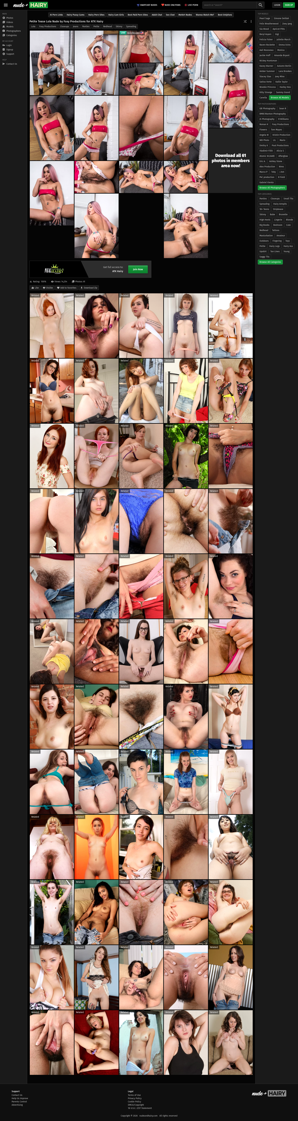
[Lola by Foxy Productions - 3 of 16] (186, 62)
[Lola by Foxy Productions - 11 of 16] (51, 193)
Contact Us (17, 1095)
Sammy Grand (283, 92)
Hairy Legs (274, 246)
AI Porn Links (56, 15)
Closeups (64, 26)
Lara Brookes (285, 71)
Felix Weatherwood (269, 23)
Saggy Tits (264, 256)
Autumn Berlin (284, 66)
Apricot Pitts (279, 29)
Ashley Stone (275, 161)
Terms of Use (134, 1095)
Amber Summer (267, 71)
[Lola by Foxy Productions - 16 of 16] (186, 225)
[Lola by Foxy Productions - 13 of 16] (186, 177)
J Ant (282, 172)
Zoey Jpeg (287, 23)
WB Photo (264, 140)
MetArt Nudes (185, 15)
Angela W (264, 135)
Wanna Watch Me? (205, 15)
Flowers (263, 129)
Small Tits (288, 198)
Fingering (277, 241)
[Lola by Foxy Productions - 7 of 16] (51, 127)
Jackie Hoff (265, 55)
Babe (272, 214)
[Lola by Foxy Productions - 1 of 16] (51, 62)
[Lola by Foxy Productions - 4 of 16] (230, 46)
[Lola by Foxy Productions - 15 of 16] (96, 225)
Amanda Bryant (281, 55)
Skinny (119, 26)
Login (277, 5)
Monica (280, 50)
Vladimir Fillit (266, 150)
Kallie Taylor (281, 81)
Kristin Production (281, 135)
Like (37, 288)
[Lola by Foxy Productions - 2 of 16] (96, 62)
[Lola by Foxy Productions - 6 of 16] (141, 79)
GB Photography (267, 108)
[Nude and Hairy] (30, 5)
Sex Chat (170, 15)
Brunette (283, 214)
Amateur (281, 235)
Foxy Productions (47, 26)
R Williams (283, 119)
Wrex (281, 166)
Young (286, 251)
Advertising (17, 1105)
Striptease (278, 209)
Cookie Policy (134, 1101)
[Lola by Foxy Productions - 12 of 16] (96, 177)
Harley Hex (285, 87)
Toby (273, 172)
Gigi (277, 34)
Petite (96, 26)
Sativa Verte (266, 81)
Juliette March (283, 39)
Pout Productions (280, 145)
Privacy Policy (135, 1098)
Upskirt (263, 251)
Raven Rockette (267, 45)
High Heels (265, 219)
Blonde (289, 219)
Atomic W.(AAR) (267, 156)
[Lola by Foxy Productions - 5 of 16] (230, 95)
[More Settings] (251, 21)
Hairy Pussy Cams (75, 15)
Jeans (75, 26)
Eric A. (262, 161)
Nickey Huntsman (268, 60)
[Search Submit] (260, 5)
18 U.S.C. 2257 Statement (140, 1108)
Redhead (107, 26)
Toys (287, 241)
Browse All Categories (270, 262)
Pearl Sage (265, 18)
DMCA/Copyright (136, 1105)
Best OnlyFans (225, 15)
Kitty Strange (266, 92)
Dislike (49, 288)
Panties (86, 26)
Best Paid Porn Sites (138, 15)
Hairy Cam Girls (116, 15)
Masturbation (266, 235)
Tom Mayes (276, 129)
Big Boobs (264, 225)
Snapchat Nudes (148, 5)
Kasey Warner (266, 66)
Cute (288, 225)
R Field (281, 177)
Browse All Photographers (272, 187)
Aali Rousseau (266, 50)
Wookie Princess (268, 87)
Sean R (282, 108)
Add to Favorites (68, 288)
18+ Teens (264, 209)
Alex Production (267, 166)
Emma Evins (285, 45)
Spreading (131, 26)
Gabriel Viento (267, 182)
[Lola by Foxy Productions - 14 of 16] (141, 177)
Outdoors (264, 241)
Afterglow (283, 156)
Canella (263, 97)
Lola (33, 26)
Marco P (263, 172)
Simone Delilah (281, 18)
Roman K (264, 124)
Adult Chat (157, 15)
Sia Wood (264, 29)
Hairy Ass (288, 246)
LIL (274, 140)
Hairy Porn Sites (96, 15)
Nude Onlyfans (171, 4)
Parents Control (19, 1101)
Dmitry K (264, 145)
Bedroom (277, 225)
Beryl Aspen (265, 34)
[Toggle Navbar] (5, 5)
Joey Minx (279, 76)
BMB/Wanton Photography (273, 113)
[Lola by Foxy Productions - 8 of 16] (96, 127)
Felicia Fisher (266, 39)
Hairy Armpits (280, 204)
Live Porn (193, 5)
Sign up (289, 5)
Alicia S (280, 150)
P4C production (267, 177)
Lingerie (278, 219)
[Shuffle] (245, 21)
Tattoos (275, 230)
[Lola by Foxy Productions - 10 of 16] (141, 127)
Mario (282, 140)
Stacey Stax (265, 76)
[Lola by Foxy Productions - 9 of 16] (186, 127)
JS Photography (267, 119)
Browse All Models (280, 97)
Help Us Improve (20, 1098)
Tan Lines (275, 251)
